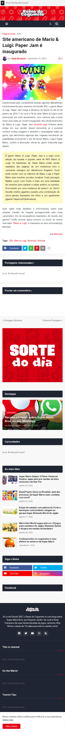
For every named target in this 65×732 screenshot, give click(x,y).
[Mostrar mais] (48, 248)
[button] (6, 23)
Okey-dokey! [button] (11, 726)
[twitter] (25, 633)
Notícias (41, 240)
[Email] (42, 248)
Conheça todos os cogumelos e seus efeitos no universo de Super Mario (37, 540)
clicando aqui (40, 124)
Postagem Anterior (13, 320)
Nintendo (58, 234)
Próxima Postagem (52, 320)
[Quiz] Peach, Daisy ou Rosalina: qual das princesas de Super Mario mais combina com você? (39, 495)
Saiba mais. (8, 720)
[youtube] (32, 633)
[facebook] (19, 633)
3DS (19, 34)
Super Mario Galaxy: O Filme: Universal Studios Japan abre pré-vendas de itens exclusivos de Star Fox (39, 479)
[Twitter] (25, 248)
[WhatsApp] (31, 248)
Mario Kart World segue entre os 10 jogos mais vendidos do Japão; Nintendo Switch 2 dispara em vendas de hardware (40, 526)
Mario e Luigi (20, 223)
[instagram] (39, 633)
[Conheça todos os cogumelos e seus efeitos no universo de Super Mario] (9, 542)
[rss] (45, 633)
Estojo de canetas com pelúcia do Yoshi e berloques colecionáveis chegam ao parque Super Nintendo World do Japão (40, 510)
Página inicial (8, 34)
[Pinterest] (36, 248)
